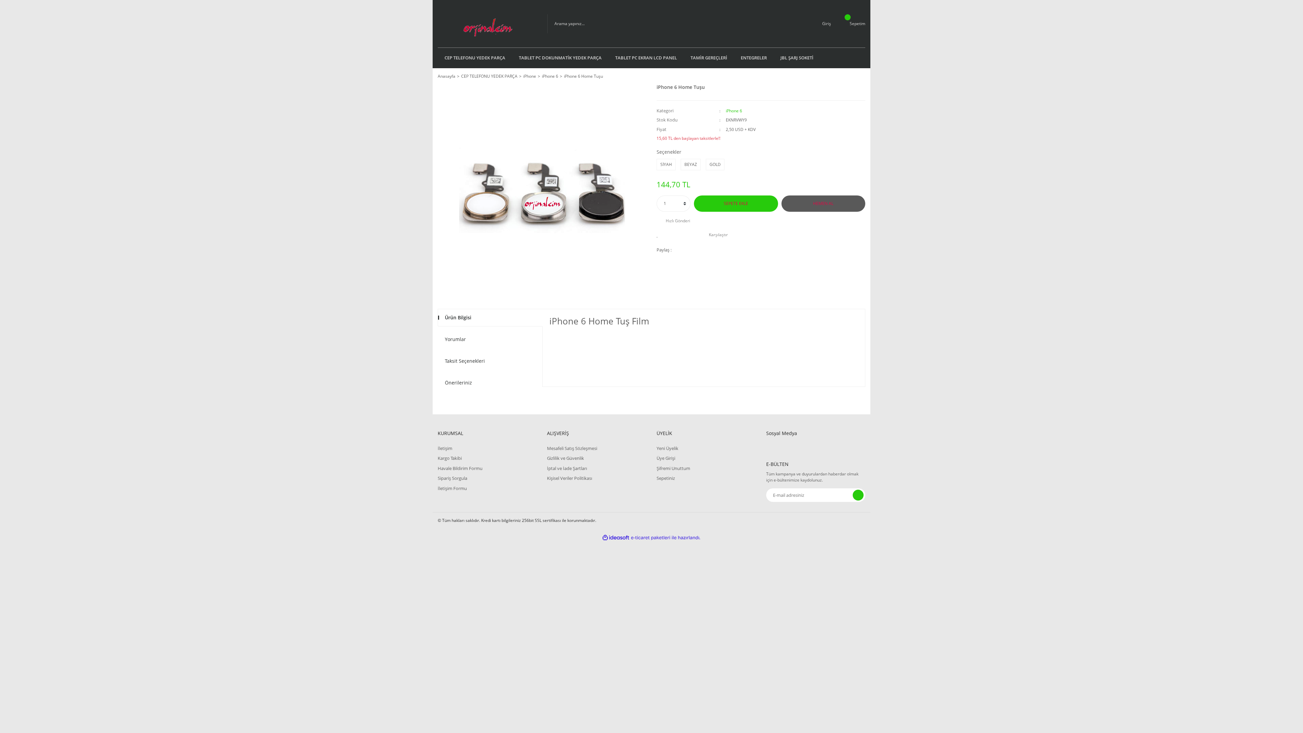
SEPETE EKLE (736, 203)
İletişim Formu (452, 488)
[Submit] (858, 495)
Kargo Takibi (450, 458)
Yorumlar (455, 339)
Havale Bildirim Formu (460, 468)
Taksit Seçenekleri (465, 361)
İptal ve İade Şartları (567, 468)
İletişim (445, 448)
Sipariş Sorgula (452, 478)
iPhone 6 (734, 111)
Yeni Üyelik (667, 448)
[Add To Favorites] (659, 235)
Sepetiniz (666, 478)
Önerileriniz (458, 382)
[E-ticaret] (651, 538)
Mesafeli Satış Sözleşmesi (572, 448)
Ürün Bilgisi (458, 317)
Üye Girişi (666, 458)
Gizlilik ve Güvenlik (565, 458)
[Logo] (487, 23)
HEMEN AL (823, 203)
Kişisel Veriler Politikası (569, 478)
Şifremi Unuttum (673, 468)
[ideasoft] (615, 537)
